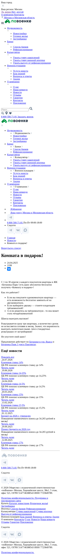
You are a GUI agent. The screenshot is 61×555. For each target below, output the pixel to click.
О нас (16, 87)
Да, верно (6, 12)
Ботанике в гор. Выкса (40, 341)
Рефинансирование (23, 49)
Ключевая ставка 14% (12, 362)
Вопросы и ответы (22, 76)
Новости (17, 92)
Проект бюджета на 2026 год (15, 429)
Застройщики (20, 39)
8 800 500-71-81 (9, 116)
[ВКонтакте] (9, 269)
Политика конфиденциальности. (18, 498)
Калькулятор (13, 52)
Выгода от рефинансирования (16, 514)
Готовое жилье (20, 36)
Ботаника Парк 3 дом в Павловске (18, 344)
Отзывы (17, 95)
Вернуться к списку (11, 248)
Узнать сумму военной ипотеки (29, 60)
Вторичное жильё (39, 503)
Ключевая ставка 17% (12, 442)
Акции (16, 79)
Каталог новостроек (19, 503)
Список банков (20, 47)
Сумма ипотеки (44, 511)
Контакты (19, 14)
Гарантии (18, 97)
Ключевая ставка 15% (12, 394)
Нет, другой (18, 12)
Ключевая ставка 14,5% (13, 384)
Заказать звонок (25, 116)
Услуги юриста (20, 71)
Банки (10, 41)
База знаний (19, 73)
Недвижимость (14, 28)
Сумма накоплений (26, 511)
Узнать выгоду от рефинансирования (32, 63)
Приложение (19, 103)
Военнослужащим (16, 65)
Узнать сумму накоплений (26, 57)
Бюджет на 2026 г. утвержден (16, 416)
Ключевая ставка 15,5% (13, 405)
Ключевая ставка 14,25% (13, 373)
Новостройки (20, 33)
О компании (7, 14)
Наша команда (20, 89)
